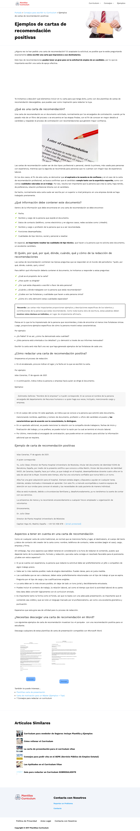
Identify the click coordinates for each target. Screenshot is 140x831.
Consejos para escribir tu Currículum (40, 13)
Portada (18, 13)
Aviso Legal (45, 821)
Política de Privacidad (26, 821)
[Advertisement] (70, 82)
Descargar (31, 679)
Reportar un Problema (63, 803)
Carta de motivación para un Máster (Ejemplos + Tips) (41, 695)
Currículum (94, 3)
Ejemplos (121, 3)
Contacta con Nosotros (66, 821)
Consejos (108, 3)
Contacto (57, 808)
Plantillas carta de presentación (31, 692)
